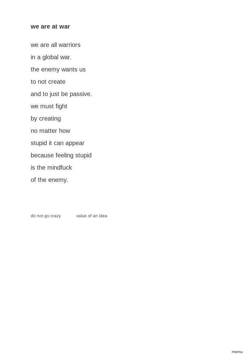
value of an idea (91, 215)
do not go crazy (46, 215)
